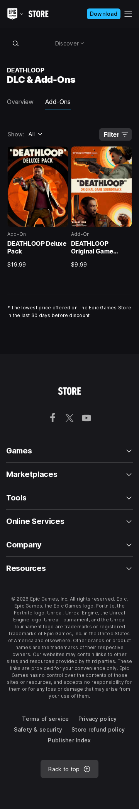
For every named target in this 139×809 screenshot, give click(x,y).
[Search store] (15, 43)
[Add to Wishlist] (59, 154)
